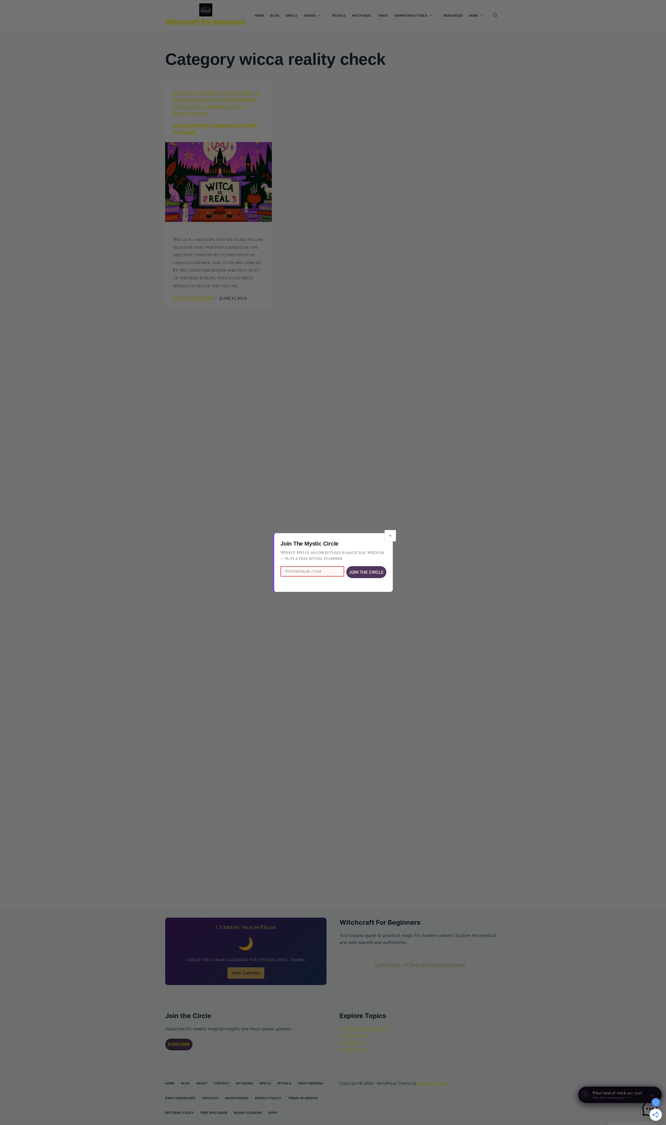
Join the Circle (366, 572)
